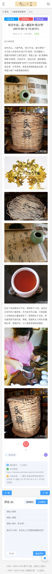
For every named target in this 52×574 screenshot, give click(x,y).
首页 (7, 11)
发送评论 (39, 553)
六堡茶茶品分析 (26, 19)
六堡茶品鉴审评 (41, 19)
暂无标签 (12, 455)
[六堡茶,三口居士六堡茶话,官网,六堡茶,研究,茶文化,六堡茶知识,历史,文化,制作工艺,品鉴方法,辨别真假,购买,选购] (26, 4)
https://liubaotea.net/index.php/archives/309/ (25, 472)
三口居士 (41, 570)
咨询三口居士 (40, 566)
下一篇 (45, 493)
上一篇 (7, 493)
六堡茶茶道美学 (19, 11)
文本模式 (41, 502)
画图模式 (30, 502)
